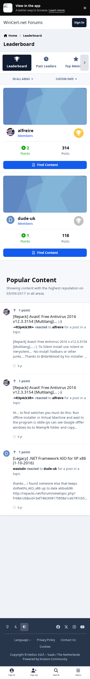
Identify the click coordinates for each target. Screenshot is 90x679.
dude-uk (26, 218)
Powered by (45, 659)
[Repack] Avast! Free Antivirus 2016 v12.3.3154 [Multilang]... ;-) (44, 319)
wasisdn (19, 468)
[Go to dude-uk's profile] (10, 220)
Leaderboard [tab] (17, 66)
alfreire (25, 130)
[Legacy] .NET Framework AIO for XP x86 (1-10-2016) (49, 461)
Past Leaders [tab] (46, 66)
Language (21, 640)
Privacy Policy (46, 640)
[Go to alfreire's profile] (10, 132)
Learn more (9, 8)
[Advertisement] (45, 565)
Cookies (45, 647)
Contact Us (68, 640)
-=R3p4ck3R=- (23, 327)
